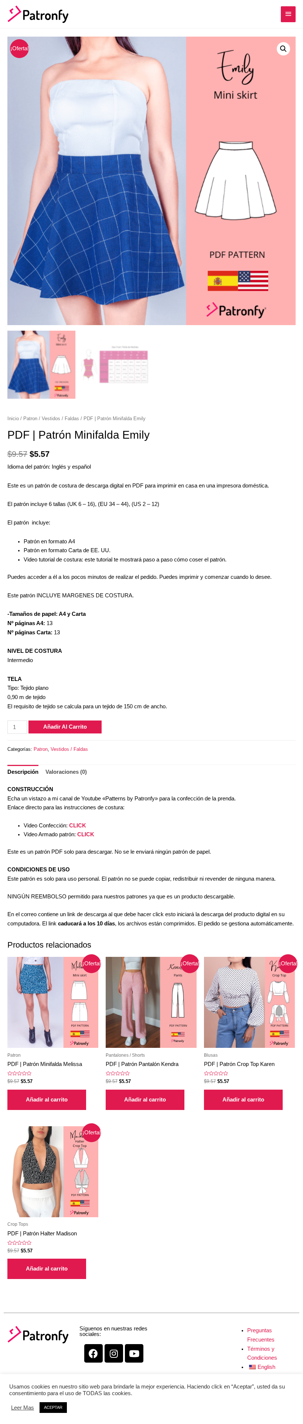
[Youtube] (134, 1353)
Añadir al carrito (65, 727)
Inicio (13, 418)
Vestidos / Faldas (60, 418)
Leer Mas (22, 1408)
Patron (30, 418)
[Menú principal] (288, 14)
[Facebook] (93, 1353)
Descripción (22, 772)
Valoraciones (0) (66, 772)
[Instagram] (114, 1353)
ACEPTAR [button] (53, 1407)
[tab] (22, 772)
